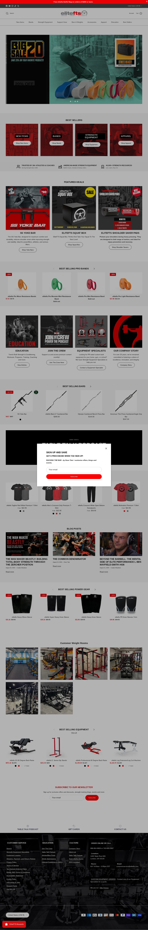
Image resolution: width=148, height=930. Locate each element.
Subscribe (74, 477)
